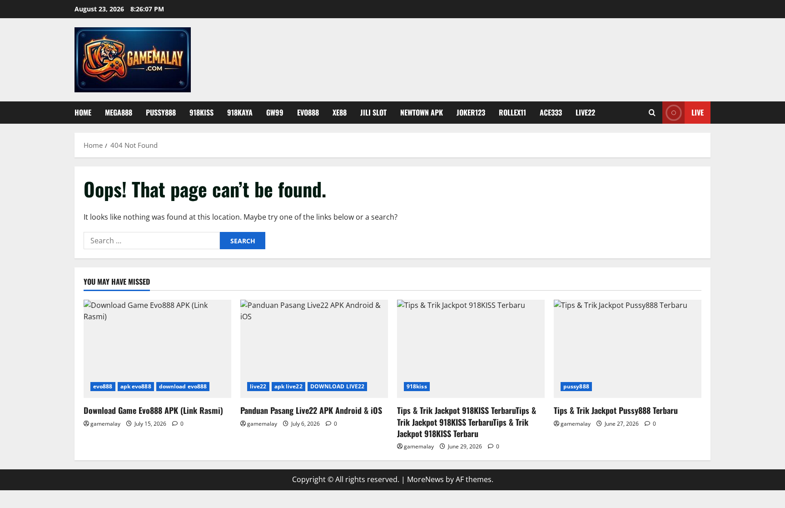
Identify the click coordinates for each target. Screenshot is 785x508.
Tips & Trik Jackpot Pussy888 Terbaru (616, 410)
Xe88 (340, 112)
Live (697, 112)
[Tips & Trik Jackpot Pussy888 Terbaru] (627, 349)
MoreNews (425, 479)
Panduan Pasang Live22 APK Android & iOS (311, 410)
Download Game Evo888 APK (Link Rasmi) (153, 410)
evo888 (308, 112)
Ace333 (551, 112)
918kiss (201, 112)
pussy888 (576, 386)
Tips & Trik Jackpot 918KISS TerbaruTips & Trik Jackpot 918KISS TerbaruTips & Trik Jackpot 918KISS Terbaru (466, 421)
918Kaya (240, 112)
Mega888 (118, 112)
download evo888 (183, 386)
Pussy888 (161, 112)
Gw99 (274, 112)
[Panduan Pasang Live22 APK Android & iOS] (314, 349)
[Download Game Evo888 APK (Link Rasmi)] (157, 349)
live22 (258, 386)
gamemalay (105, 424)
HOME (83, 112)
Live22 (585, 112)
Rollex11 (512, 112)
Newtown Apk (421, 112)
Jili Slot (373, 112)
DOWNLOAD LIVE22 (337, 386)
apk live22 (288, 386)
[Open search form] (652, 112)
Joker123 (471, 112)
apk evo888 (135, 386)
